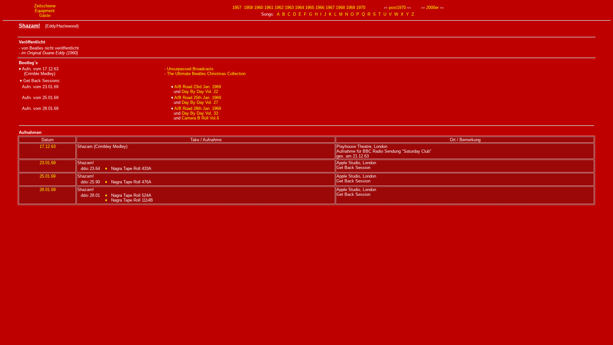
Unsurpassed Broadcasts (190, 68)
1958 (248, 7)
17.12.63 (48, 146)
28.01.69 (48, 189)
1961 (268, 7)
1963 (289, 7)
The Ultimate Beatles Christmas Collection (206, 73)
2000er (432, 7)
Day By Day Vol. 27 (200, 102)
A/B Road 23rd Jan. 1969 (197, 86)
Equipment (45, 10)
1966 (319, 7)
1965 (309, 7)
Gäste (44, 15)
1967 (330, 7)
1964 (299, 7)
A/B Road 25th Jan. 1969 (197, 97)
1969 (350, 7)
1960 (258, 7)
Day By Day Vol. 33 (200, 113)
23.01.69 (48, 162)
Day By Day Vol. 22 (200, 91)
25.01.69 (48, 176)
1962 (279, 7)
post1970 (397, 7)
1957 (236, 7)
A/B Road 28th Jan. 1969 (197, 108)
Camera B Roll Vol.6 (200, 118)
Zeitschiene (45, 6)
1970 (360, 7)
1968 (340, 7)
